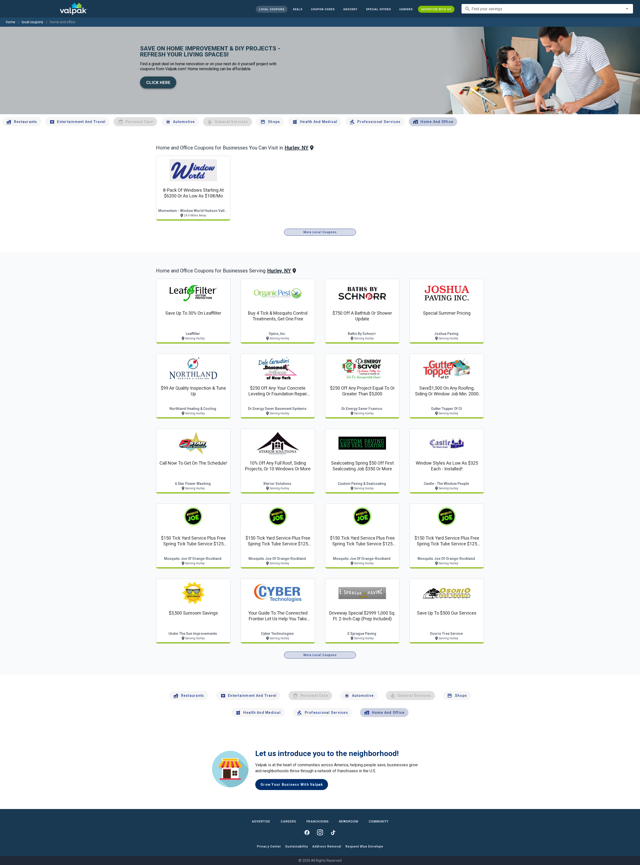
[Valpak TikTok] (333, 832)
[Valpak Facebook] (307, 832)
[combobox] (547, 8)
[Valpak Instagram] (320, 832)
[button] (378, 9)
